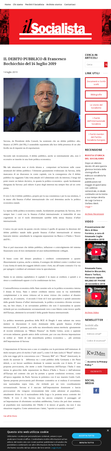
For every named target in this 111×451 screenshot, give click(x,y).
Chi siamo (18, 4)
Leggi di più (56, 448)
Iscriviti (96, 371)
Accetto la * (96, 363)
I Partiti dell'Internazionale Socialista (96, 121)
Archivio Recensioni (94, 213)
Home (8, 4)
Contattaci (69, 4)
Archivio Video (92, 312)
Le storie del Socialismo (96, 106)
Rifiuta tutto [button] (86, 442)
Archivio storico (54, 4)
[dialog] (55, 439)
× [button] (108, 431)
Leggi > (88, 206)
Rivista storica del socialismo (94, 157)
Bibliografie (96, 94)
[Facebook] (96, 391)
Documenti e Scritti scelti (96, 83)
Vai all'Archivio (10, 415)
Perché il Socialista (34, 4)
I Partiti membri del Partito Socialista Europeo (96, 137)
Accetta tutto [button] (86, 435)
